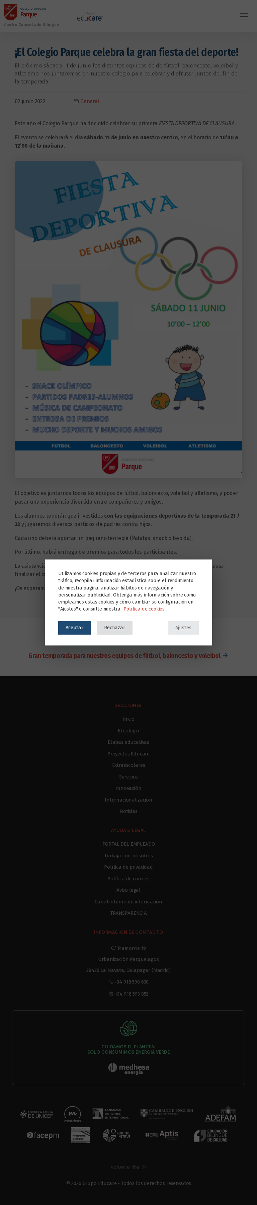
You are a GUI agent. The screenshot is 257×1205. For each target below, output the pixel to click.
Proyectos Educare (128, 754)
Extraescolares (128, 765)
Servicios (128, 777)
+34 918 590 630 (132, 982)
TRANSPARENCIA (128, 913)
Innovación (128, 788)
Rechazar (114, 628)
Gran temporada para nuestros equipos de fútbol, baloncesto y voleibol (124, 656)
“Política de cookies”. (144, 609)
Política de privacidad (128, 867)
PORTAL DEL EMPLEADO (128, 844)
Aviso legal (128, 890)
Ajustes (183, 628)
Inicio (128, 719)
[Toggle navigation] (244, 16)
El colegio (128, 731)
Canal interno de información (128, 902)
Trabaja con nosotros (128, 856)
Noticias (128, 811)
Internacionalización (128, 800)
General (89, 101)
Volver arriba (126, 1167)
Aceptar (74, 628)
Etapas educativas (128, 742)
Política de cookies (128, 879)
